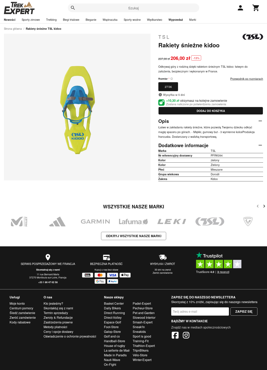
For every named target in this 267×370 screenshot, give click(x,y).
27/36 (168, 87)
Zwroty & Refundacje (58, 317)
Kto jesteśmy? (53, 303)
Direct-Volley (113, 317)
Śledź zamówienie (22, 313)
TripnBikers (141, 350)
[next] (264, 206)
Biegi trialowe (71, 20)
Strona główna (13, 29)
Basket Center (114, 303)
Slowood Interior (144, 317)
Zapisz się (244, 311)
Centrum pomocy (21, 308)
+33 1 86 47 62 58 (48, 282)
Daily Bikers (112, 308)
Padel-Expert (142, 303)
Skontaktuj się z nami (48, 269)
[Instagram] (186, 335)
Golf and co (112, 336)
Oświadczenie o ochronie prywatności (70, 336)
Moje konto (17, 303)
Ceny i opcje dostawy (58, 331)
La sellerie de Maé (117, 350)
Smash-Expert (142, 322)
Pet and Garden (144, 313)
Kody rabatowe (20, 322)
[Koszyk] (256, 8)
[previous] (258, 206)
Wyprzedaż (175, 20)
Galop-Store (112, 331)
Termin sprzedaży (56, 313)
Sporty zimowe (31, 20)
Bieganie (91, 20)
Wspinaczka (110, 20)
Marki (192, 20)
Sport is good (142, 336)
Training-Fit (141, 341)
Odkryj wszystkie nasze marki (133, 236)
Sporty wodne (132, 20)
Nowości (9, 20)
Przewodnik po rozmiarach (246, 79)
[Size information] (171, 78)
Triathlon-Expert (144, 345)
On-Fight (110, 364)
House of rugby (114, 345)
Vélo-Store (140, 355)
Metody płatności (55, 327)
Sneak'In (139, 327)
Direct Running (114, 313)
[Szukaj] (73, 8)
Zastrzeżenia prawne (58, 322)
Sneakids (139, 331)
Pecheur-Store (143, 308)
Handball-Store (114, 341)
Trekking (51, 20)
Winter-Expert (142, 359)
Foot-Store (111, 327)
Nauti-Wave (112, 359)
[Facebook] (175, 335)
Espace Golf (112, 322)
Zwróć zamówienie (163, 272)
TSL (164, 37)
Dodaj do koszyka (211, 111)
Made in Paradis (115, 355)
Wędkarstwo (154, 20)
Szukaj (133, 7)
